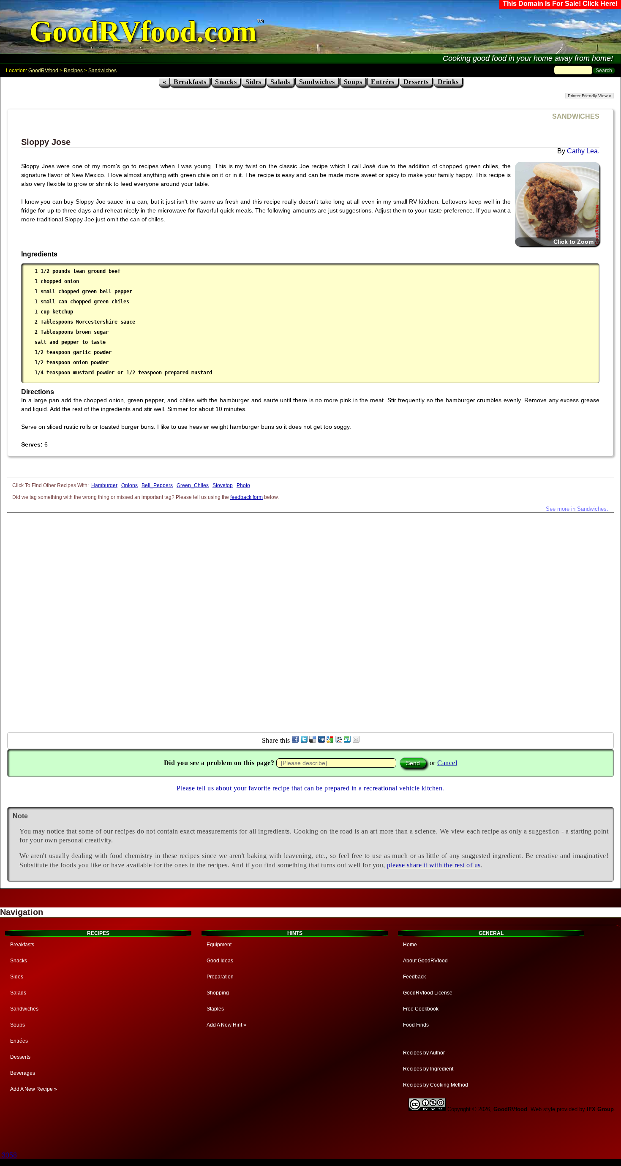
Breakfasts (190, 81)
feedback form (246, 497)
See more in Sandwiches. (577, 509)
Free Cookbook (421, 1009)
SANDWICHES (575, 116)
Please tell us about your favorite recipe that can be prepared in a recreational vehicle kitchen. (310, 788)
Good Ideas (220, 961)
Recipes (73, 71)
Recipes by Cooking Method (435, 1085)
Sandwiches (102, 71)
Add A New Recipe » (33, 1089)
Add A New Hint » (226, 1025)
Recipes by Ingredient (428, 1069)
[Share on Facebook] (295, 740)
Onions (129, 485)
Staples (215, 1009)
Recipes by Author (424, 1053)
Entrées (383, 81)
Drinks (448, 81)
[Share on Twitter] (304, 740)
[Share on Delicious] (312, 740)
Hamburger (104, 485)
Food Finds (416, 1025)
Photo (243, 485)
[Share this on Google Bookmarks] (330, 740)
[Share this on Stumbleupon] (347, 740)
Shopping (218, 993)
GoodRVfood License (427, 993)
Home (410, 945)
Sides (253, 81)
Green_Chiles (193, 485)
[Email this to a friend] (356, 740)
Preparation (220, 977)
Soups (353, 81)
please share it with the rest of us (434, 865)
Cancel (447, 762)
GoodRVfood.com (143, 31)
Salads (280, 81)
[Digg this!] (321, 740)
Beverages (22, 1073)
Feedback (414, 977)
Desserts (416, 81)
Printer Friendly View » (589, 95)
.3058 (8, 1155)
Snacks (226, 81)
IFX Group (600, 1109)
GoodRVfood (43, 71)
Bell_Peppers (157, 485)
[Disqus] (310, 618)
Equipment (219, 945)
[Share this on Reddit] (338, 740)
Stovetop (222, 485)
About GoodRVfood (425, 961)
